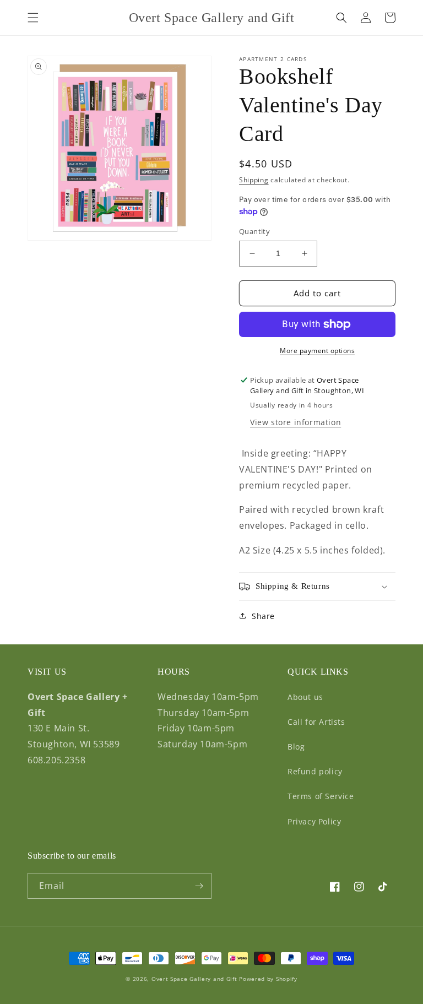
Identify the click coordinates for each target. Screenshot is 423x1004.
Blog (296, 746)
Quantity (254, 231)
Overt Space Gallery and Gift (194, 979)
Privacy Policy (314, 821)
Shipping (254, 179)
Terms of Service (321, 796)
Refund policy (315, 771)
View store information (295, 422)
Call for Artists (316, 722)
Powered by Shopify (268, 979)
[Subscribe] (199, 886)
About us (305, 697)
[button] (33, 18)
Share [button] (263, 616)
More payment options (317, 350)
